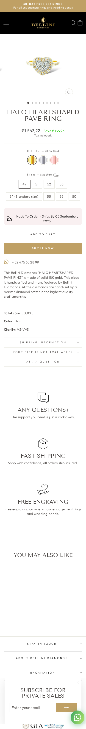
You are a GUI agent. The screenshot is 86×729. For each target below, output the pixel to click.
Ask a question (43, 361)
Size (40, 174)
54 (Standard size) (24, 196)
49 (24, 184)
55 (49, 196)
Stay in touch (42, 643)
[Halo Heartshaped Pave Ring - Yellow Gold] (13, 620)
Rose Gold (54, 160)
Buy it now (43, 248)
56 (62, 196)
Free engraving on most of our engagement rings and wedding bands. (43, 511)
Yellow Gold (32, 160)
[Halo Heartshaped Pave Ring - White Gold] (18, 620)
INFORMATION (41, 672)
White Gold (43, 160)
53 (62, 184)
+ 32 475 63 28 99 (25, 262)
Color (43, 151)
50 (74, 196)
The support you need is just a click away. (43, 417)
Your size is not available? (43, 352)
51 (37, 184)
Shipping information (43, 342)
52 (49, 184)
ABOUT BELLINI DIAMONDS (42, 658)
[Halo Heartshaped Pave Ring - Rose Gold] (24, 620)
